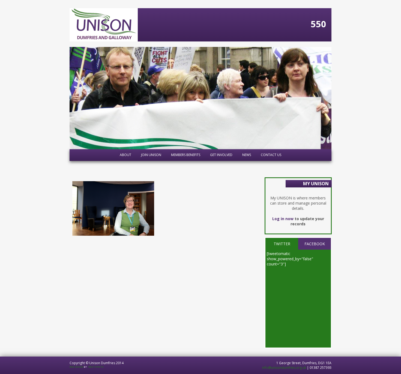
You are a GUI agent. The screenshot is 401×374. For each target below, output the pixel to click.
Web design (76, 367)
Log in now (283, 218)
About (125, 154)
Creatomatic (96, 367)
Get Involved (221, 154)
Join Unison (151, 154)
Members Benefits (185, 154)
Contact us (271, 154)
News (246, 154)
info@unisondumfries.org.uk (284, 367)
